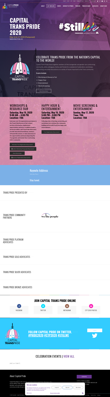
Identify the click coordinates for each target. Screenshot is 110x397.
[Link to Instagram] (104, 1)
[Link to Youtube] (102, 1)
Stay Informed (93, 1)
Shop (68, 1)
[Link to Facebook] (100, 1)
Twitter (43, 310)
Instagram (67, 310)
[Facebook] (19, 306)
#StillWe (63, 335)
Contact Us (87, 1)
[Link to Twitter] (98, 1)
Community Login (80, 1)
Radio (74, 1)
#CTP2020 (50, 335)
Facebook (19, 310)
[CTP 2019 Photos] (91, 306)
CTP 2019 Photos (91, 310)
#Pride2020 (35, 335)
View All (68, 356)
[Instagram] (67, 306)
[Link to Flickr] (107, 1)
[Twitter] (43, 306)
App (71, 1)
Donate (64, 1)
